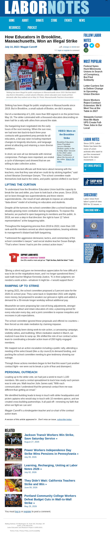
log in (17, 511)
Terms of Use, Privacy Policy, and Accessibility (25, 531)
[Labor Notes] (47, 7)
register (67, 50)
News (82, 20)
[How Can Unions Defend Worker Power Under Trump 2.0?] (94, 261)
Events (68, 20)
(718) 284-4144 (27, 525)
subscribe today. (64, 419)
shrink (73, 47)
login (60, 50)
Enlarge (66, 47)
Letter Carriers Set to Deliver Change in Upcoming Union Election (93, 90)
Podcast (32, 27)
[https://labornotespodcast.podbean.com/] (94, 237)
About (25, 20)
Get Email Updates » (92, 167)
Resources (14, 27)
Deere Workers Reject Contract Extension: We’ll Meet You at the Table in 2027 (92, 105)
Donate (40, 20)
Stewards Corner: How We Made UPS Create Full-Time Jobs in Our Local (93, 122)
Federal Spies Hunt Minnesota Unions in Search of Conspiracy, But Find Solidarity (93, 73)
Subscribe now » (92, 210)
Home (12, 20)
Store (54, 20)
